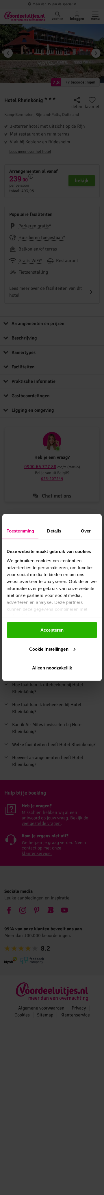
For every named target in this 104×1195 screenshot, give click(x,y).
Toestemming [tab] (20, 530)
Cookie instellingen (48, 648)
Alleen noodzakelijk (52, 667)
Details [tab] (54, 530)
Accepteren (52, 630)
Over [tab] (86, 530)
